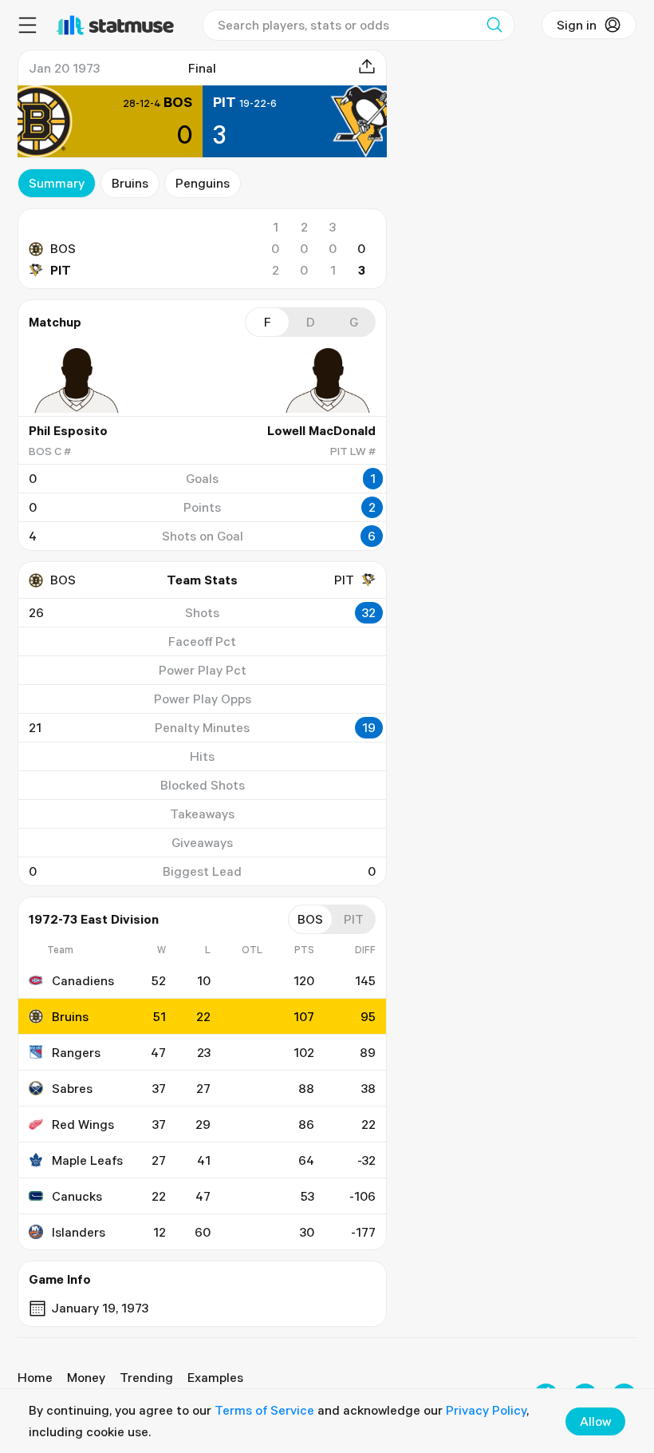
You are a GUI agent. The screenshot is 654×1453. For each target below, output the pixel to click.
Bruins (130, 183)
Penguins (202, 183)
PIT (60, 270)
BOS (63, 248)
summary (57, 183)
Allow (595, 1421)
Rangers (76, 1052)
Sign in (577, 25)
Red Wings (83, 1124)
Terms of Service (264, 1410)
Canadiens (83, 980)
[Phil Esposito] (76, 380)
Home (35, 1377)
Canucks (77, 1196)
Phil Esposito (68, 430)
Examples (215, 1377)
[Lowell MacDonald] (328, 380)
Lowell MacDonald (321, 430)
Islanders (78, 1232)
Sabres (72, 1088)
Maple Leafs (87, 1160)
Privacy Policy (486, 1410)
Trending (146, 1377)
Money (86, 1377)
